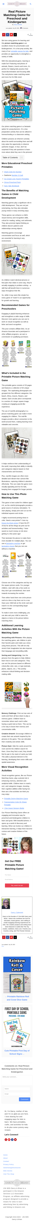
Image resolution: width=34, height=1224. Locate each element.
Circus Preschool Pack (12, 182)
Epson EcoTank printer (10, 523)
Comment (24, 1099)
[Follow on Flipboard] (9, 1139)
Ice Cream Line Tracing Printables (16, 179)
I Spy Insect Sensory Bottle (14, 808)
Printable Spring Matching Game (16, 798)
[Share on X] (15, 34)
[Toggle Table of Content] (20, 157)
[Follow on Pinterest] (6, 1139)
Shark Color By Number (13, 172)
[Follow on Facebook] (12, 1139)
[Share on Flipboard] (11, 34)
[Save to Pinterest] (3, 34)
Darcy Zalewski (18, 24)
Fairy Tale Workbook (11, 186)
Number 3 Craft (17, 175)
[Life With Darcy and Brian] (17, 4)
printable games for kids (20, 51)
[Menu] (3, 4)
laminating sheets (8, 546)
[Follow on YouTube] (15, 1139)
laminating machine (13, 543)
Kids (3, 946)
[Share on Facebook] (7, 34)
